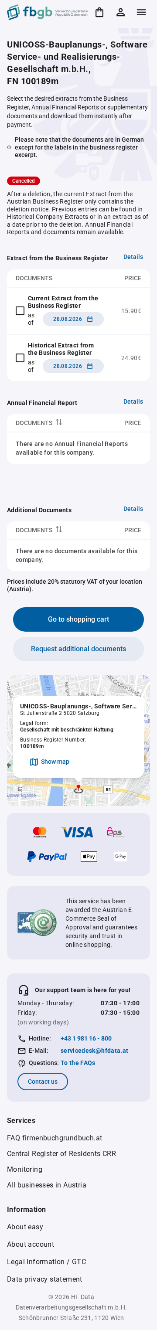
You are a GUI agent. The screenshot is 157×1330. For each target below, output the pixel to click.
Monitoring (24, 1169)
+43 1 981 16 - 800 (86, 1038)
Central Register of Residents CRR (61, 1154)
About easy (25, 1227)
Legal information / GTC (46, 1262)
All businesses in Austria (46, 1185)
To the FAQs (78, 1062)
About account (30, 1244)
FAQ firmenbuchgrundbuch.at (54, 1138)
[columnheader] (53, 423)
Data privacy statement (44, 1279)
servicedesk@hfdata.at (94, 1050)
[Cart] (99, 12)
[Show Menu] (141, 12)
